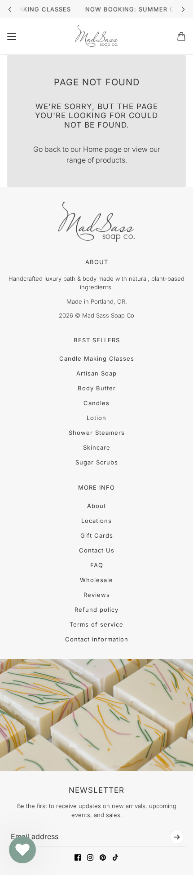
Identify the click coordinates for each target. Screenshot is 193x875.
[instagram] (90, 857)
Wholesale (96, 579)
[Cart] (181, 36)
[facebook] (78, 857)
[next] (183, 9)
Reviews (96, 594)
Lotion (96, 417)
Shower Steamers (97, 432)
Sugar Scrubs (96, 462)
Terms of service (96, 624)
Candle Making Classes (96, 358)
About (96, 505)
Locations (96, 520)
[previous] (10, 9)
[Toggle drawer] (11, 36)
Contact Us (96, 550)
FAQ (96, 565)
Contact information (96, 639)
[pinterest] (103, 857)
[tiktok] (115, 857)
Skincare (96, 447)
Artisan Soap (96, 373)
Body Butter (97, 388)
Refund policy (96, 609)
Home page (102, 149)
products (110, 159)
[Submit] (177, 837)
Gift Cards (96, 535)
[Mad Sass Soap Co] (96, 36)
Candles (96, 403)
